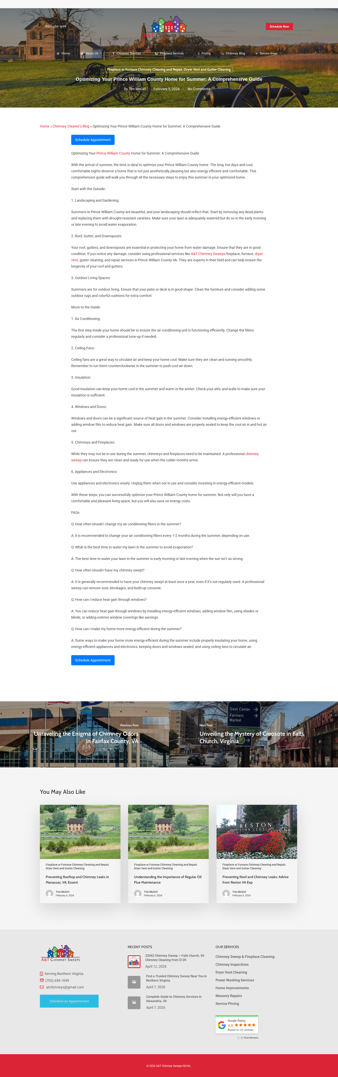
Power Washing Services (235, 980)
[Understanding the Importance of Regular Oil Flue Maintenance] (168, 854)
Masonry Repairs (229, 996)
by (249, 1037)
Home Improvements (232, 988)
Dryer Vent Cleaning (231, 972)
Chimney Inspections (232, 964)
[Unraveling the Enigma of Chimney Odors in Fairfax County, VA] (84, 734)
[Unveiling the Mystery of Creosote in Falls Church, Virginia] (253, 734)
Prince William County (113, 153)
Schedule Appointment (93, 140)
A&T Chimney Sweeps (208, 254)
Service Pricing (227, 1004)
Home (44, 126)
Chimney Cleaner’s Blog (71, 126)
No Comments (199, 89)
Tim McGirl (137, 89)
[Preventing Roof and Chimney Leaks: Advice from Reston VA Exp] (257, 854)
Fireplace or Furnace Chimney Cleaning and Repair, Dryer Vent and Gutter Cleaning (169, 69)
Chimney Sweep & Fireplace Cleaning (245, 957)
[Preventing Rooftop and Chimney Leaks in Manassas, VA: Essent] (80, 854)
